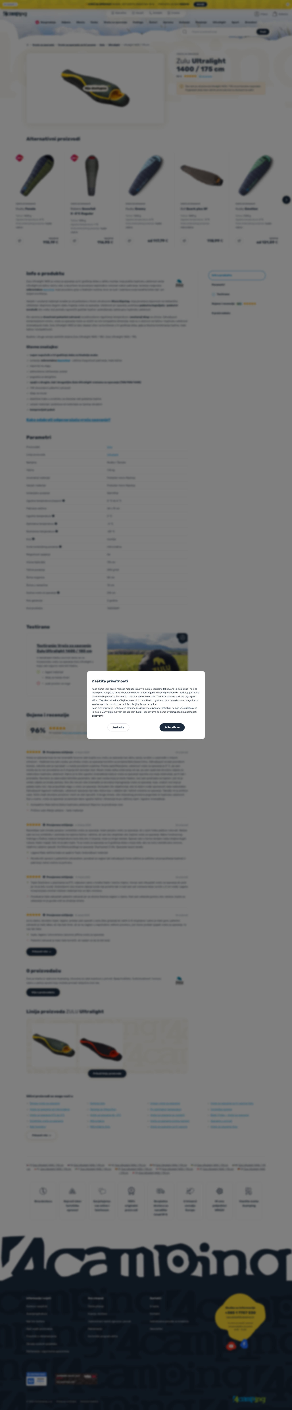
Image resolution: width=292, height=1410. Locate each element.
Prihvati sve (172, 727)
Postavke (118, 727)
